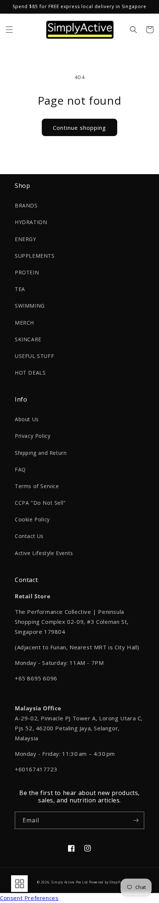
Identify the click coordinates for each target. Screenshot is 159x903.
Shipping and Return (41, 452)
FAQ (20, 469)
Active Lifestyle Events (44, 553)
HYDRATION (31, 222)
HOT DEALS (30, 372)
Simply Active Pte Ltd (69, 882)
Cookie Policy (32, 519)
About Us (27, 419)
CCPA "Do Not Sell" (40, 502)
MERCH (24, 322)
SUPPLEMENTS (35, 255)
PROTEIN (27, 272)
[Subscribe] (136, 820)
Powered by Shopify (105, 882)
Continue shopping (79, 127)
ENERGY (25, 239)
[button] (9, 29)
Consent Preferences (29, 898)
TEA (20, 288)
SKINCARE (28, 339)
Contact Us (29, 536)
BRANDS (26, 205)
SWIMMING (30, 305)
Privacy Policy (32, 435)
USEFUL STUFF (34, 355)
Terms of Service (37, 486)
